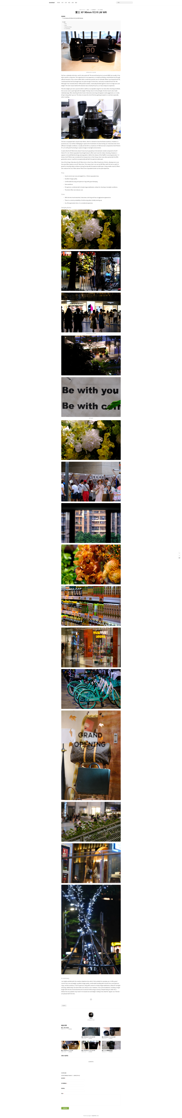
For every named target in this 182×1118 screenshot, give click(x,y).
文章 (66, 2)
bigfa (89, 1115)
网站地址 (63, 1088)
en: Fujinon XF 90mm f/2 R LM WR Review (73, 18)
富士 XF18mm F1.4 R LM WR (88, 1050)
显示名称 (63, 1078)
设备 (73, 2)
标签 (69, 2)
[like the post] (91, 999)
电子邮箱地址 (64, 1083)
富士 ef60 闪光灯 (65, 1027)
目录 (64, 22)
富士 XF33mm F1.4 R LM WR (108, 1037)
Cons (65, 25)
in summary (67, 28)
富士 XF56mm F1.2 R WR (67, 1050)
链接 (76, 2)
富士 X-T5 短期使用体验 (107, 1050)
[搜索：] (124, 2)
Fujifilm (63, 1005)
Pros (65, 23)
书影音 (58, 2)
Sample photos (68, 27)
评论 (62, 1093)
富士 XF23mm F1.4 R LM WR (88, 1037)
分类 (62, 2)
